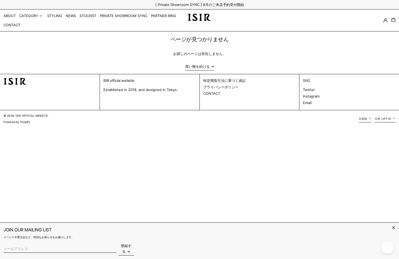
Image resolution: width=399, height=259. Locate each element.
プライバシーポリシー (221, 87)
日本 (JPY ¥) (383, 119)
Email (307, 103)
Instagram (311, 96)
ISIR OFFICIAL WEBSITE (31, 116)
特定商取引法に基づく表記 (224, 80)
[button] (393, 20)
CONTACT (211, 93)
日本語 (363, 119)
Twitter (309, 90)
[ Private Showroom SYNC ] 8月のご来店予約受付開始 (199, 4)
